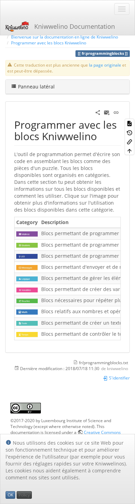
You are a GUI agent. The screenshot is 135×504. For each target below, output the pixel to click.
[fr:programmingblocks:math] (27, 311)
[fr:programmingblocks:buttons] (27, 244)
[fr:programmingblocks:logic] (27, 278)
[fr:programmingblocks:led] (27, 256)
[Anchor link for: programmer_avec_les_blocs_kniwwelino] (102, 135)
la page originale (105, 65)
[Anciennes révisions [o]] (129, 132)
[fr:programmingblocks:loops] (27, 300)
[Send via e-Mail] (107, 112)
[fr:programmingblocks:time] (27, 334)
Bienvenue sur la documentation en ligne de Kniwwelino (64, 37)
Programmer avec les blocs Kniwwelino (48, 42)
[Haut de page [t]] (129, 150)
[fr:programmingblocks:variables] (27, 289)
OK (10, 495)
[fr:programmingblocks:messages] (27, 267)
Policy (24, 495)
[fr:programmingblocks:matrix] (27, 233)
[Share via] (98, 112)
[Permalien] (116, 112)
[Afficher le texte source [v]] (129, 123)
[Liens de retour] (129, 141)
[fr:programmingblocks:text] (27, 322)
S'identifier (119, 378)
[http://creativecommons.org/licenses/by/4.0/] (25, 407)
